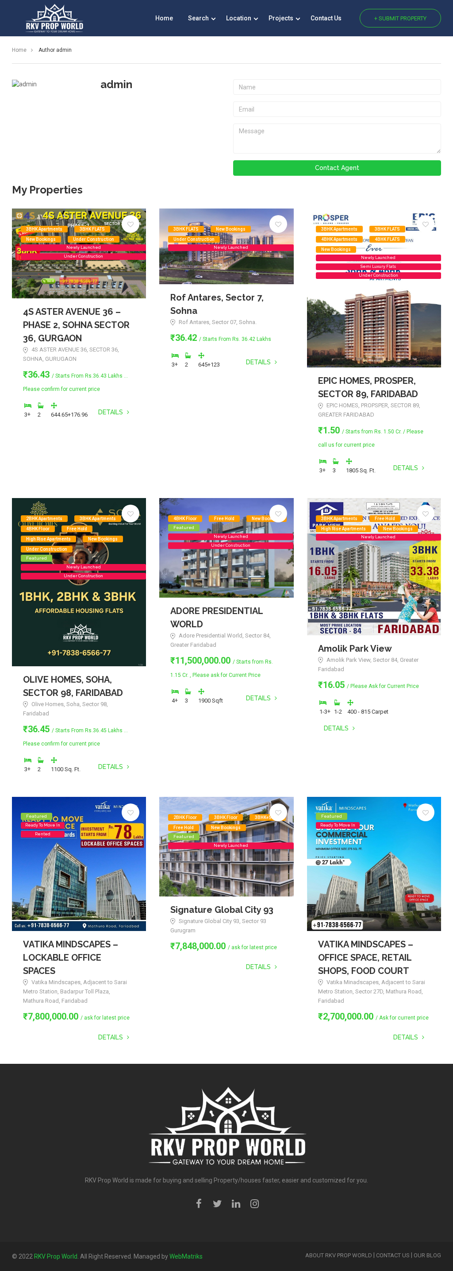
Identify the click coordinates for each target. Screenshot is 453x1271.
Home (164, 18)
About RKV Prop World (338, 1255)
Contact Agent (337, 167)
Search (199, 18)
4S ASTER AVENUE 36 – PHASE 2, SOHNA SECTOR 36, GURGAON (76, 325)
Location (239, 18)
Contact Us (326, 18)
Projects (282, 18)
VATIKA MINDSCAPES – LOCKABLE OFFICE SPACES (70, 957)
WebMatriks (186, 1256)
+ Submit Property (400, 18)
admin (116, 84)
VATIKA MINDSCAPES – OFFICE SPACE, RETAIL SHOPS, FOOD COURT (365, 957)
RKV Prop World (55, 1256)
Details (111, 412)
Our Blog (427, 1255)
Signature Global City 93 (221, 909)
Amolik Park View (355, 648)
